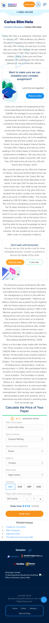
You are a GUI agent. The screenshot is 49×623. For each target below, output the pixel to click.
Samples (8, 27)
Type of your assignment (17, 446)
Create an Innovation (16, 527)
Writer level (11, 470)
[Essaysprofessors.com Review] (32, 556)
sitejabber (14, 556)
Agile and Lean (13, 533)
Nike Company (13, 530)
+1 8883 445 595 (24, 12)
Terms (14, 608)
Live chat (35, 262)
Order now (29, 4)
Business (18, 27)
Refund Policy (25, 613)
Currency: (10, 482)
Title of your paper (14, 422)
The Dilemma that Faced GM (19, 537)
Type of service (12, 434)
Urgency (9, 458)
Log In (38, 4)
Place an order (35, 96)
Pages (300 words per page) (19, 494)
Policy (23, 608)
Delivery (33, 608)
